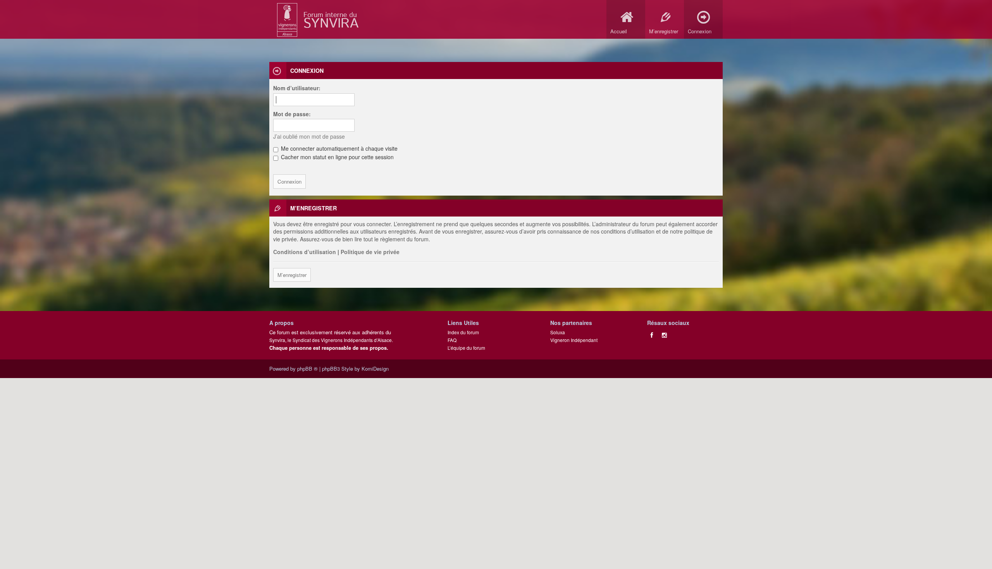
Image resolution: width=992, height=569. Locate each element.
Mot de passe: (292, 114)
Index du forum (463, 332)
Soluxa (557, 332)
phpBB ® (307, 368)
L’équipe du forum (466, 347)
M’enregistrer (292, 274)
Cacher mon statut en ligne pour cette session (336, 157)
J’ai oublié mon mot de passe (309, 136)
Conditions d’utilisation (304, 252)
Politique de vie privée (370, 252)
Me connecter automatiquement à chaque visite (338, 148)
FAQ (452, 340)
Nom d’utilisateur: (296, 88)
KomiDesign (375, 368)
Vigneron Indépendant (574, 340)
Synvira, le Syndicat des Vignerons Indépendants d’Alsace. (331, 340)
